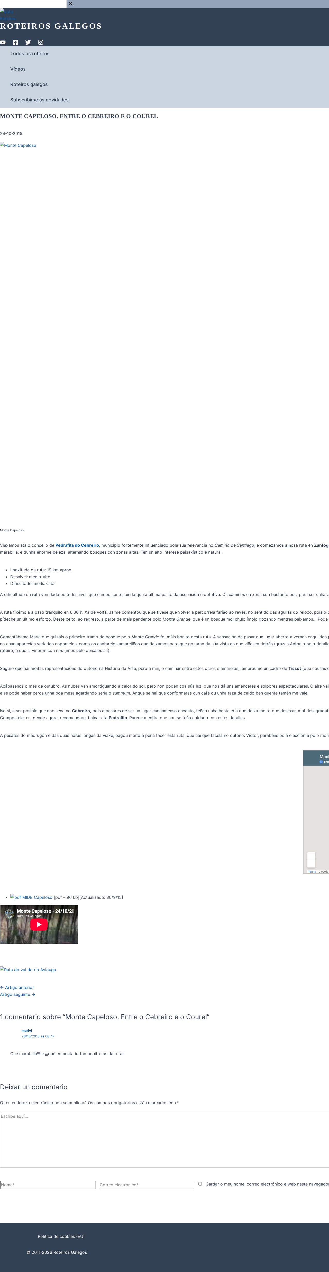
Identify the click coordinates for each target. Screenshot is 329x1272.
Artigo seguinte (17, 994)
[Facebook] (15, 43)
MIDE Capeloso (36, 897)
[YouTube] (3, 43)
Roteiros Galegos (51, 26)
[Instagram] (40, 43)
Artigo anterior (17, 987)
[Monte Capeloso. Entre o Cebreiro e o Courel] (28, 969)
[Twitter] (28, 43)
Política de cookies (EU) (61, 1236)
